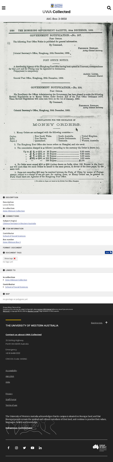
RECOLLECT (6, 311)
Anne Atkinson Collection (16, 280)
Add (107, 252)
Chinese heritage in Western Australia (19, 223)
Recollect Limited (33, 311)
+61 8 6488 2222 (13, 353)
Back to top (97, 323)
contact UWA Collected (44, 309)
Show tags (9, 258)
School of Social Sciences (16, 287)
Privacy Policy (7, 307)
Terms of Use (16, 307)
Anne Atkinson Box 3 (12, 242)
